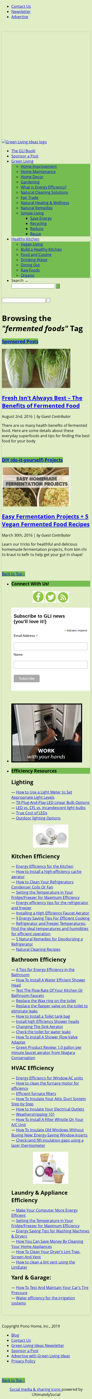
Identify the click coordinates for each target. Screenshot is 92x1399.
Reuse (35, 233)
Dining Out (30, 264)
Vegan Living (32, 244)
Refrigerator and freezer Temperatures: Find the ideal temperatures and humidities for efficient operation (49, 928)
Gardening (30, 182)
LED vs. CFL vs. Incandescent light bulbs (51, 807)
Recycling (38, 223)
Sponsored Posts (20, 341)
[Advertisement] (46, 88)
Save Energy (41, 218)
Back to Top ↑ (13, 573)
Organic (28, 275)
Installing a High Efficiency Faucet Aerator (52, 913)
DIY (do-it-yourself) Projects (32, 460)
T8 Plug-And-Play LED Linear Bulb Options (53, 802)
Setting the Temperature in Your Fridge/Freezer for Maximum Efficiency (45, 895)
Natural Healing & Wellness (45, 202)
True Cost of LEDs (31, 812)
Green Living (22, 161)
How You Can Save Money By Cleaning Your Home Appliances (47, 1244)
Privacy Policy (23, 1361)
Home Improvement (39, 166)
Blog (15, 1335)
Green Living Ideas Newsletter (37, 1345)
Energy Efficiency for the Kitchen (44, 866)
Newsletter (21, 11)
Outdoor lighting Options (38, 818)
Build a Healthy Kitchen (41, 249)
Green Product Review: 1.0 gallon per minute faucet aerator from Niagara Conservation (46, 1052)
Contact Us (21, 6)
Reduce (36, 228)
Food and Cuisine (36, 254)
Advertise (19, 16)
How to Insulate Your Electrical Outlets (50, 1109)
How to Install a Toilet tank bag (43, 1016)
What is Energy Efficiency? (44, 187)
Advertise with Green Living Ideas (40, 1355)
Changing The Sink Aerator (39, 1026)
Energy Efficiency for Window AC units (49, 1078)
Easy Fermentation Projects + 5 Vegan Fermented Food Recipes (46, 520)
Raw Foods (30, 270)
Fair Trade (29, 197)
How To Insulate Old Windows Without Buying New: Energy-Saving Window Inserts (49, 1132)
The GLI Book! (23, 150)
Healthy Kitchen (25, 239)
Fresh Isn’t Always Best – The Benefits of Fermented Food (42, 401)
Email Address (26, 636)
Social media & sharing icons (36, 1389)
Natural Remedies (37, 207)
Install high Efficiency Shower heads (47, 1021)
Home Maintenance (38, 171)
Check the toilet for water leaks (43, 1031)
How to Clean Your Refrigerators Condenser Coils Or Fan (42, 884)
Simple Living (32, 213)
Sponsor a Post (24, 156)
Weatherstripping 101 (35, 1114)
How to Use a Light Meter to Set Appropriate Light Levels (41, 795)
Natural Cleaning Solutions (44, 192)
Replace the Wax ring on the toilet (46, 1000)
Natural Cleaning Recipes (38, 949)
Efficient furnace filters (36, 1093)
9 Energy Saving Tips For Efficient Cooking (53, 918)
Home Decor (32, 176)
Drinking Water (34, 259)
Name (18, 654)
